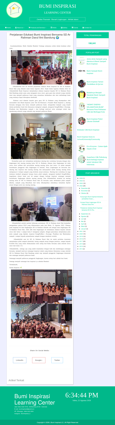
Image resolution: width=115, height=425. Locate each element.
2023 (81, 183)
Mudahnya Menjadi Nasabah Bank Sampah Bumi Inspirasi (96, 95)
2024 (81, 181)
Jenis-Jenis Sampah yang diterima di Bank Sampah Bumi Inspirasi (97, 61)
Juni (82, 219)
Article (54, 28)
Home (8, 28)
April (82, 224)
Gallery (64, 28)
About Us (20, 28)
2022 (81, 186)
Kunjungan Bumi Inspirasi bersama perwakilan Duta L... (91, 198)
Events (75, 28)
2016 (81, 244)
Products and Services (37, 28)
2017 (81, 241)
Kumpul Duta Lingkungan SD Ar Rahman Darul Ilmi (90, 203)
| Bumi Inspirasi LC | (57, 422)
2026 (81, 178)
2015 (81, 246)
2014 (81, 249)
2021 (81, 231)
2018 (81, 239)
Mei (82, 221)
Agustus (84, 216)
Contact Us (87, 28)
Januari (83, 229)
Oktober (84, 193)
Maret (83, 226)
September (84, 214)
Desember (84, 188)
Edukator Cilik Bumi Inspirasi (88, 130)
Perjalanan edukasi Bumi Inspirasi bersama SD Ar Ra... (91, 209)
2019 (81, 236)
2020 (81, 234)
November (84, 191)
